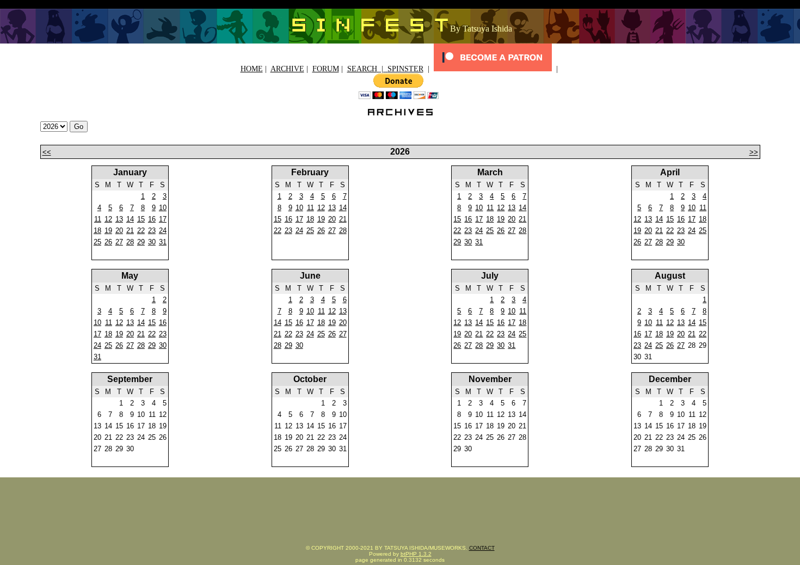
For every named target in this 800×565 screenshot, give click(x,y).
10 (163, 208)
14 (130, 219)
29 (141, 242)
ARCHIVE (287, 69)
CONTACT (482, 548)
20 (119, 230)
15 (141, 219)
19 (108, 230)
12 (108, 219)
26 (108, 242)
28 (130, 242)
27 (119, 242)
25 (97, 242)
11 (97, 219)
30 (152, 242)
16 (152, 219)
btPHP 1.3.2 (416, 554)
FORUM (325, 69)
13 (119, 219)
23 (152, 230)
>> (753, 152)
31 (163, 242)
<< (46, 152)
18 (97, 230)
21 (130, 230)
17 (163, 219)
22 (141, 230)
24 (163, 230)
